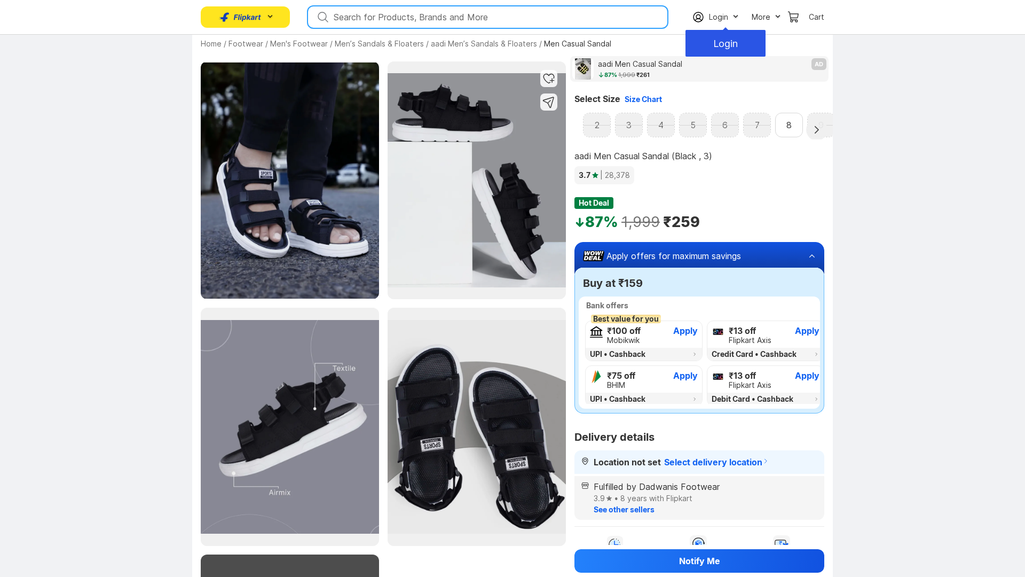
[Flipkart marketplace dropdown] (240, 17)
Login (725, 43)
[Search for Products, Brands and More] (322, 17)
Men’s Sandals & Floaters (379, 43)
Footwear (245, 43)
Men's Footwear (299, 43)
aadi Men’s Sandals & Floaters (484, 43)
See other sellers (624, 509)
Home (211, 43)
